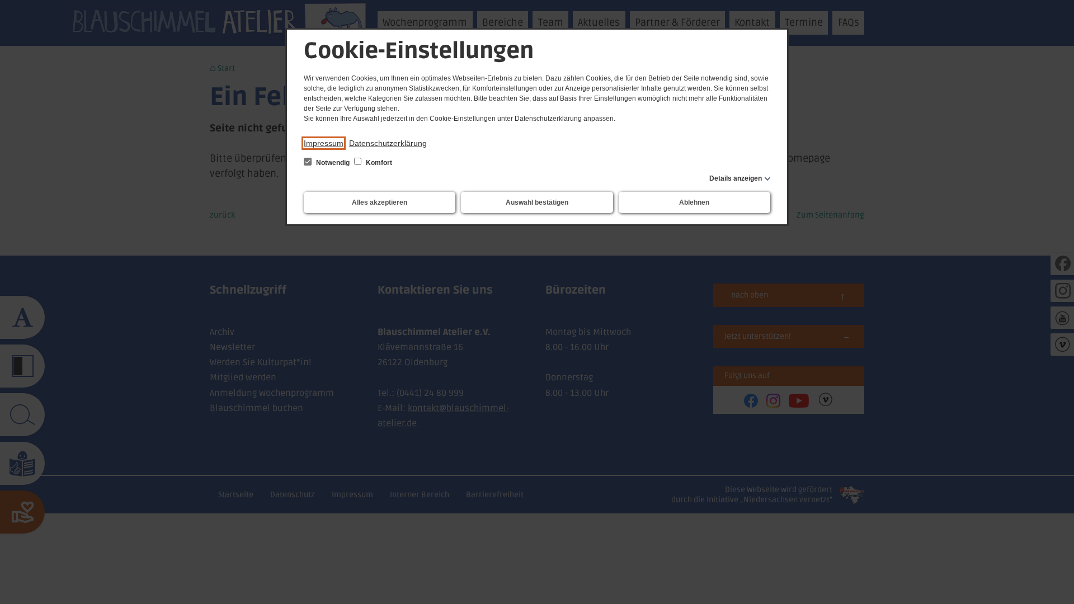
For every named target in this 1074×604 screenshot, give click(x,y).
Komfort (378, 163)
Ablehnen (694, 202)
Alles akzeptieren (379, 202)
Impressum (323, 143)
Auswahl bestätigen (537, 202)
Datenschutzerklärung (388, 143)
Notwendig (332, 163)
